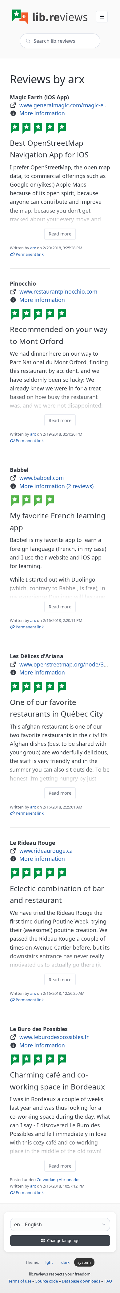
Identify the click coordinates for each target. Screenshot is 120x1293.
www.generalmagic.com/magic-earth (66, 105)
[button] (102, 16)
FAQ (108, 1281)
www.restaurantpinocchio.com (58, 291)
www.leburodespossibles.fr (54, 1037)
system (84, 1262)
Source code (46, 1281)
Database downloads (81, 1281)
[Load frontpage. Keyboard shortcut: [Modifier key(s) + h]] (50, 16)
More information (42, 113)
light (49, 1262)
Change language (62, 1240)
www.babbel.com (41, 477)
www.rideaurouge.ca (46, 850)
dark (65, 1262)
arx (33, 248)
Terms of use (19, 1281)
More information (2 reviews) (56, 486)
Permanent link (29, 254)
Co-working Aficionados (58, 1179)
